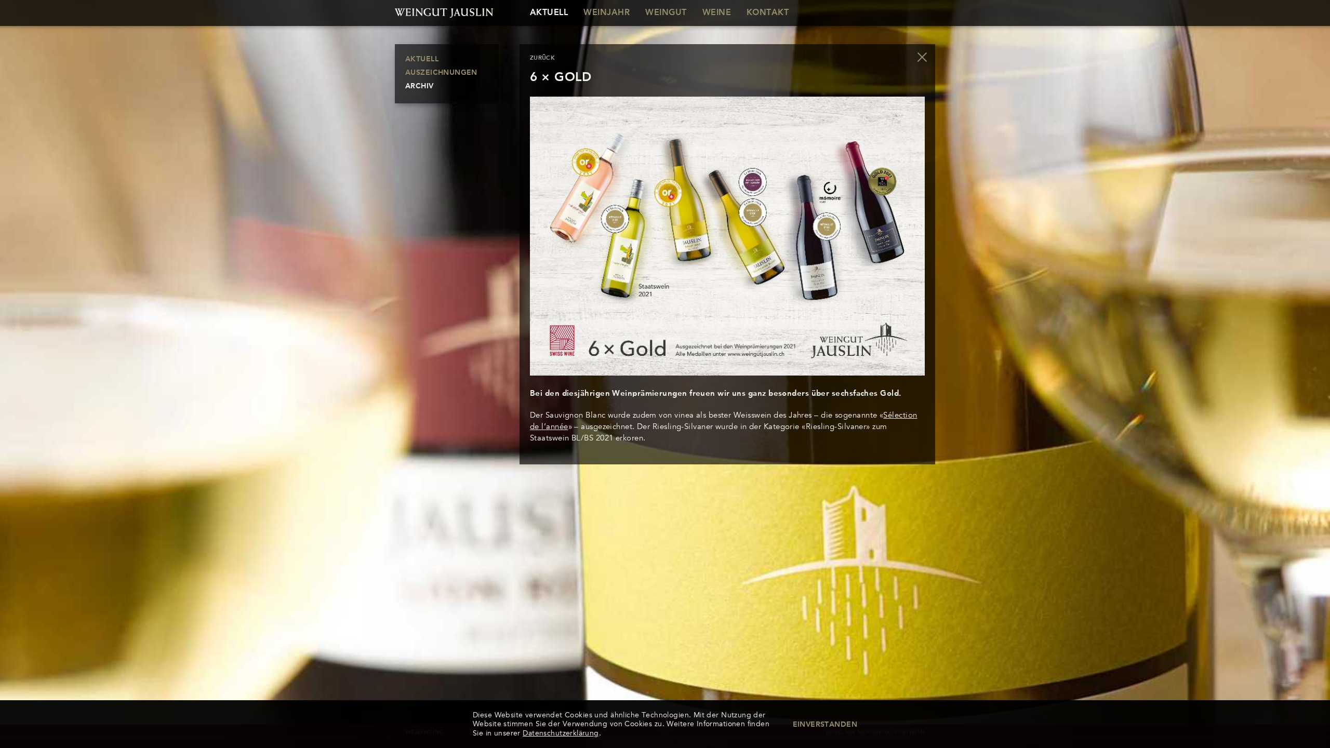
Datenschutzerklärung (560, 733)
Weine (716, 13)
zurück (542, 58)
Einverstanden (825, 724)
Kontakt (768, 13)
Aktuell (549, 13)
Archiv (419, 86)
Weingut (665, 13)
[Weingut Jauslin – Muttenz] (447, 13)
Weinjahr (606, 13)
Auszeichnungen (441, 72)
